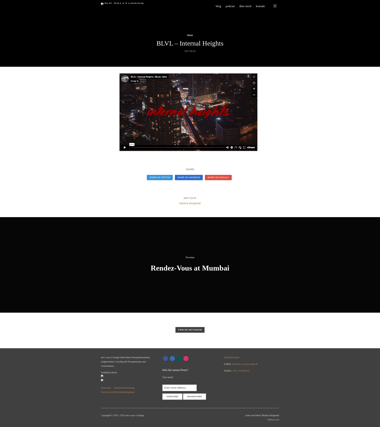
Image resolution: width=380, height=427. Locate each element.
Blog (218, 6)
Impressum (106, 388)
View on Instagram (190, 330)
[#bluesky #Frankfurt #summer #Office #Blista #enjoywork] (53, 330)
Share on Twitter (159, 177)
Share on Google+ (218, 177)
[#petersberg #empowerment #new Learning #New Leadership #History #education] (267, 330)
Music (190, 35)
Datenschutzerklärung (124, 388)
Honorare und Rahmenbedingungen (118, 392)
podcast (230, 6)
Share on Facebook (189, 177)
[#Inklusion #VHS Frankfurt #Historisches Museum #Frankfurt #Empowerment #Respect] (160, 330)
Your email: (167, 377)
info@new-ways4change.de (245, 364)
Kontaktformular (231, 357)
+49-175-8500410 (240, 370)
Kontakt (260, 6)
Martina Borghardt (190, 203)
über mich (245, 6)
